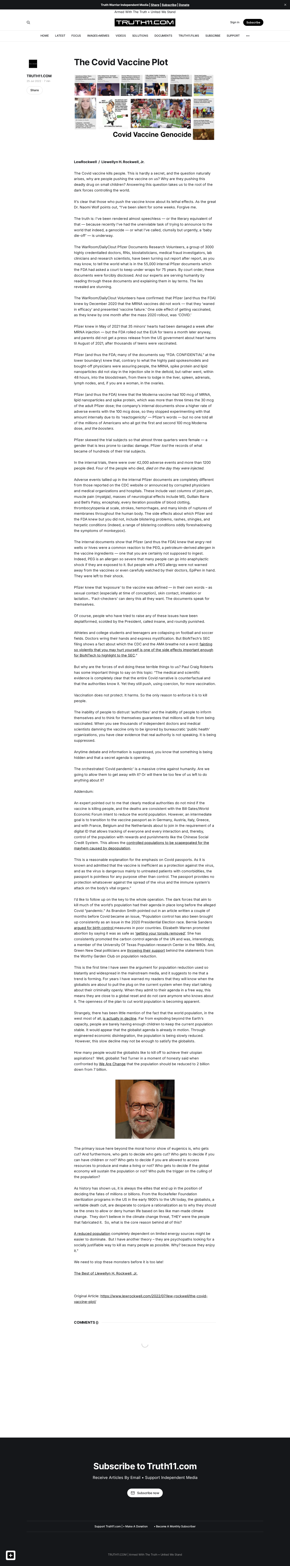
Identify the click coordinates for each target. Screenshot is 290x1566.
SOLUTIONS (140, 35)
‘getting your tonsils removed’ (160, 933)
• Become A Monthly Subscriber (175, 1526)
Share (34, 90)
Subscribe (253, 22)
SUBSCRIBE (212, 35)
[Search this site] (28, 22)
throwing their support (146, 950)
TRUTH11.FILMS (189, 35)
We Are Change (112, 1064)
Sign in (234, 22)
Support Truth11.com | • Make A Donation (121, 1526)
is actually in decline (120, 1018)
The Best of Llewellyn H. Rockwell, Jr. (106, 1273)
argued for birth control (94, 928)
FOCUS (76, 35)
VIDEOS (121, 35)
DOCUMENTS (163, 35)
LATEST (60, 35)
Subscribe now (148, 1493)
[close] (285, 5)
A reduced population (92, 1233)
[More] (248, 36)
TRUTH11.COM (39, 76)
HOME (44, 35)
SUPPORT (233, 35)
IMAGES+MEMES (98, 35)
